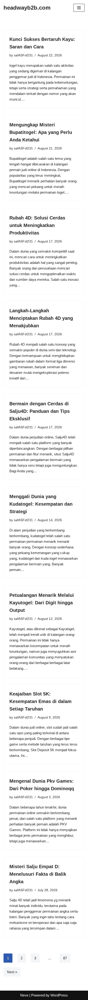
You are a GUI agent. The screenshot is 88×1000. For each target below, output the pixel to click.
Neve (24, 995)
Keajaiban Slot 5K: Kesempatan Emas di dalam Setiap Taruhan (40, 701)
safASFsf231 (23, 55)
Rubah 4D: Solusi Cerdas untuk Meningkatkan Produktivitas (37, 225)
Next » (12, 972)
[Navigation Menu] (78, 8)
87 (65, 958)
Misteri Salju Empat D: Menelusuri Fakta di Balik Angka (37, 874)
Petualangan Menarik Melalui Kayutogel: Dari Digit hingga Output (41, 603)
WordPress (59, 995)
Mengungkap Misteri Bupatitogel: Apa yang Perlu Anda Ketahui (40, 132)
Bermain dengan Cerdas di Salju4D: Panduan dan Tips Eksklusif (39, 411)
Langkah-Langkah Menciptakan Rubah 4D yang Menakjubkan (41, 318)
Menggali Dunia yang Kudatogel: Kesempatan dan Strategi (41, 504)
